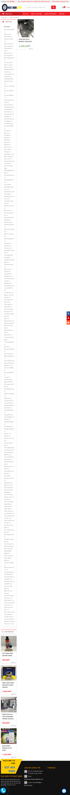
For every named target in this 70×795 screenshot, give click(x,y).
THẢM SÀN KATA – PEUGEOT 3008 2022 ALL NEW (25, 41)
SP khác (7, 419)
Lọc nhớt (7, 130)
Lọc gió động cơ (9, 285)
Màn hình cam (8, 466)
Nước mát (7, 149)
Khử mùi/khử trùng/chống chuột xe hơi (9, 187)
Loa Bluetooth (8, 426)
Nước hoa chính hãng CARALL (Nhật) (8, 558)
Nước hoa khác (9, 546)
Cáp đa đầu (7, 274)
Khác (6, 318)
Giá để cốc (7, 72)
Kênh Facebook (50, 14)
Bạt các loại (8, 311)
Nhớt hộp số (8, 53)
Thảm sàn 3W (8, 43)
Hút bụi (6, 473)
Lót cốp (7, 499)
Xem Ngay (8, 643)
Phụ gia (7, 151)
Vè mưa (7, 377)
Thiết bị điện (8, 600)
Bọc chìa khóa (8, 353)
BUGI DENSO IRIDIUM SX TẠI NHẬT (7, 748)
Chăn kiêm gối (8, 487)
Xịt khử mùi (8, 248)
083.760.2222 (28, 785)
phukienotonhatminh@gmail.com (33, 779)
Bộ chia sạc (8, 210)
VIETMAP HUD (9, 69)
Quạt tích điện (8, 104)
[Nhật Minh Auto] (11, 7)
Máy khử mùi (8, 483)
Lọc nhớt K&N (8, 123)
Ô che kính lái (8, 112)
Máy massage (8, 46)
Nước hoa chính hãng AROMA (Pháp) (8, 551)
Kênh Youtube (36, 14)
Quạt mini (7, 269)
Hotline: (8, 1)
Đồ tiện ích (8, 365)
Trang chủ (4, 17)
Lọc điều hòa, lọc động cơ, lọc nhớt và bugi (9, 295)
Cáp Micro (7, 245)
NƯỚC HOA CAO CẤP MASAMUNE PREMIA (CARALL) (8, 716)
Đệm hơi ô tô (8, 485)
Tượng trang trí (9, 400)
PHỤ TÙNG (8, 36)
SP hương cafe (9, 544)
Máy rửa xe (8, 147)
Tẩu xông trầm (8, 55)
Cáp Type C (8, 243)
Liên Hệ (61, 14)
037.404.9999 (37, 782)
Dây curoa (7, 34)
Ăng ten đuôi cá (9, 321)
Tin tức (25, 14)
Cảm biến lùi (8, 459)
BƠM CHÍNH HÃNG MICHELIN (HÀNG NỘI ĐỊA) (8, 685)
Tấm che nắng (8, 309)
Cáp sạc (7, 433)
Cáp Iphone (8, 276)
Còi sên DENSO (9, 457)
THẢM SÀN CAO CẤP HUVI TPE (8, 81)
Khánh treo (7, 398)
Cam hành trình (9, 471)
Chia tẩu (7, 436)
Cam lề (6, 468)
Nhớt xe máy (8, 65)
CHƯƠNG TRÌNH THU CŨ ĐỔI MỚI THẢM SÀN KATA (26, 1)
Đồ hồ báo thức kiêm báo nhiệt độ (8, 225)
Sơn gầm (7, 271)
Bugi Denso (8, 283)
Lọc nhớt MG (8, 62)
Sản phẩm (7, 26)
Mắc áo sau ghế (9, 323)
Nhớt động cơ (8, 154)
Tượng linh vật (8, 403)
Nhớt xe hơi (8, 67)
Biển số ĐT (7, 335)
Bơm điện (7, 476)
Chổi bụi (7, 346)
